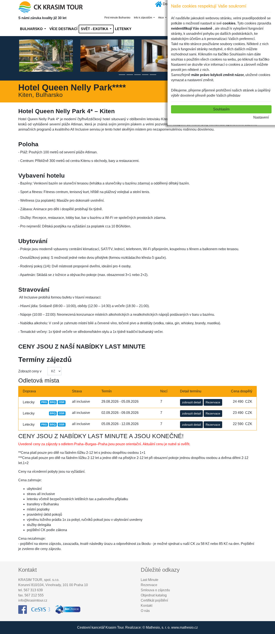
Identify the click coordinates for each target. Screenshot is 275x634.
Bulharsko (31, 29)
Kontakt (146, 605)
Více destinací (63, 29)
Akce (161, 17)
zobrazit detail (191, 402)
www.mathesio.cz (184, 627)
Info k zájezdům (143, 17)
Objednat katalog (154, 595)
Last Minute (149, 580)
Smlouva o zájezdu (155, 590)
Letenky (123, 29)
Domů (167, 4)
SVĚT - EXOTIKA (95, 29)
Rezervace (213, 402)
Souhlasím (221, 109)
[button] (36, 58)
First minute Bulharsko (117, 17)
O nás (145, 611)
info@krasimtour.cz (32, 600)
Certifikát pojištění (154, 600)
